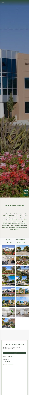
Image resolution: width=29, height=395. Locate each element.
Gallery (7, 239)
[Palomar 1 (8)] (8, 271)
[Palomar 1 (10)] (8, 323)
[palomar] (22, 260)
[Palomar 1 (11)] (22, 291)
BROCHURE (9, 242)
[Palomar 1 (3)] (8, 291)
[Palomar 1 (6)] (8, 260)
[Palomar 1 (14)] (8, 312)
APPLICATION (21, 242)
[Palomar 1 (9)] (22, 271)
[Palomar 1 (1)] (8, 281)
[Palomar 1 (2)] (22, 281)
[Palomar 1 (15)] (22, 312)
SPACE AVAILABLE (20, 239)
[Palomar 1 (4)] (8, 250)
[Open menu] (3, 3)
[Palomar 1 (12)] (8, 302)
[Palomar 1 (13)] (22, 302)
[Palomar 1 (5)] (22, 250)
